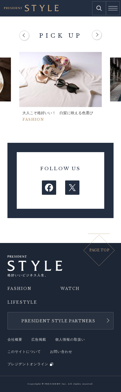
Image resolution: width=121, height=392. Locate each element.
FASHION (19, 289)
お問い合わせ (61, 352)
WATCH (70, 289)
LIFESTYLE (22, 302)
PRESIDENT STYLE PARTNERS (58, 321)
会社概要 (14, 340)
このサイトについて (24, 352)
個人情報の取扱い (70, 340)
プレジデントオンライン (27, 364)
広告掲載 (38, 340)
